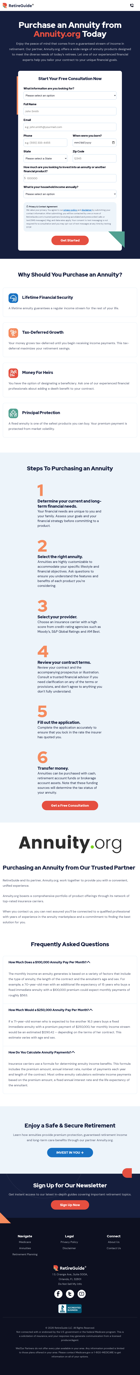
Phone (28, 136)
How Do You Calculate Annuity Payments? (40, 1052)
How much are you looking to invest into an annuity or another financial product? (65, 169)
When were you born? (87, 136)
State (27, 151)
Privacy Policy (69, 1242)
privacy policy (71, 210)
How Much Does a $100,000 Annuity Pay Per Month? (48, 962)
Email (27, 120)
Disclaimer (69, 1248)
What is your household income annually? (51, 187)
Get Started (70, 240)
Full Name (30, 104)
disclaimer (87, 210)
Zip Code (78, 151)
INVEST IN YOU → (70, 1152)
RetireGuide (23, 5)
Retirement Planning (25, 1254)
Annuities (25, 1248)
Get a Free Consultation (70, 805)
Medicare (25, 1242)
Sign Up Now (70, 1205)
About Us (114, 1242)
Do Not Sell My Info (70, 1284)
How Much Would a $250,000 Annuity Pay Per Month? (49, 1010)
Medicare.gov (83, 1352)
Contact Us (114, 1248)
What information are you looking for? (49, 88)
